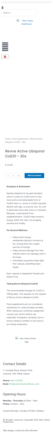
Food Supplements (20, 139)
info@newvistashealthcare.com (24, 384)
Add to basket (34, 175)
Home (7, 139)
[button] (26, 2)
